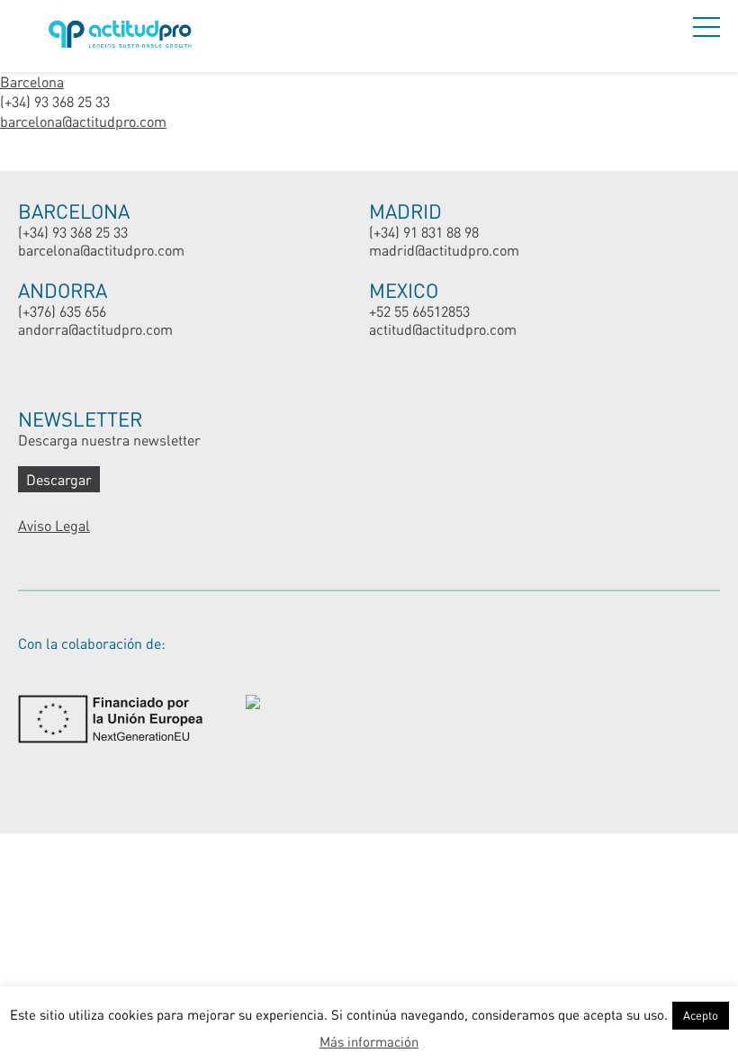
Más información (369, 1041)
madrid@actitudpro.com (444, 249)
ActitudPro (123, 36)
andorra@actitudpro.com (95, 329)
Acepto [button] (700, 1015)
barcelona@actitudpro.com (83, 121)
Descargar (59, 479)
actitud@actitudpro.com (443, 329)
